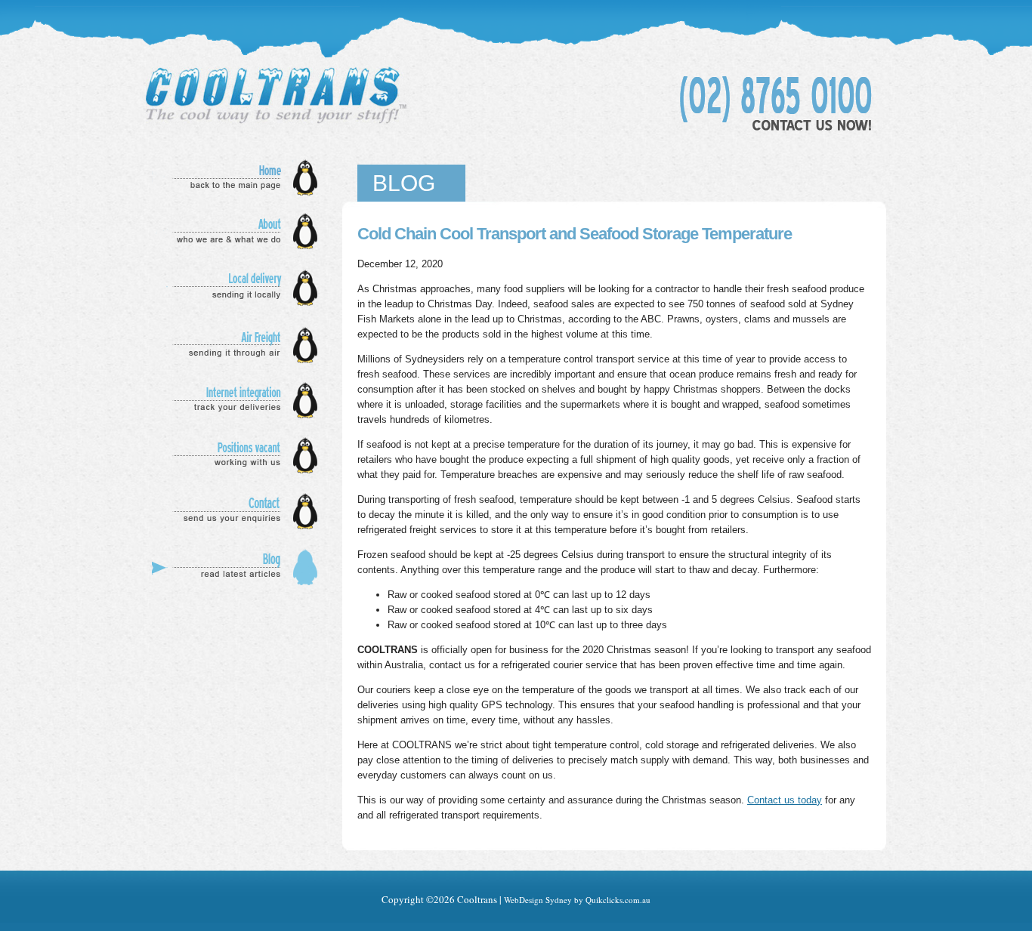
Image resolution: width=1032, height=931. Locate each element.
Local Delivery (239, 288)
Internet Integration (239, 400)
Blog (239, 567)
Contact (239, 511)
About (239, 232)
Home (239, 178)
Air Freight (239, 345)
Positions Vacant (239, 455)
